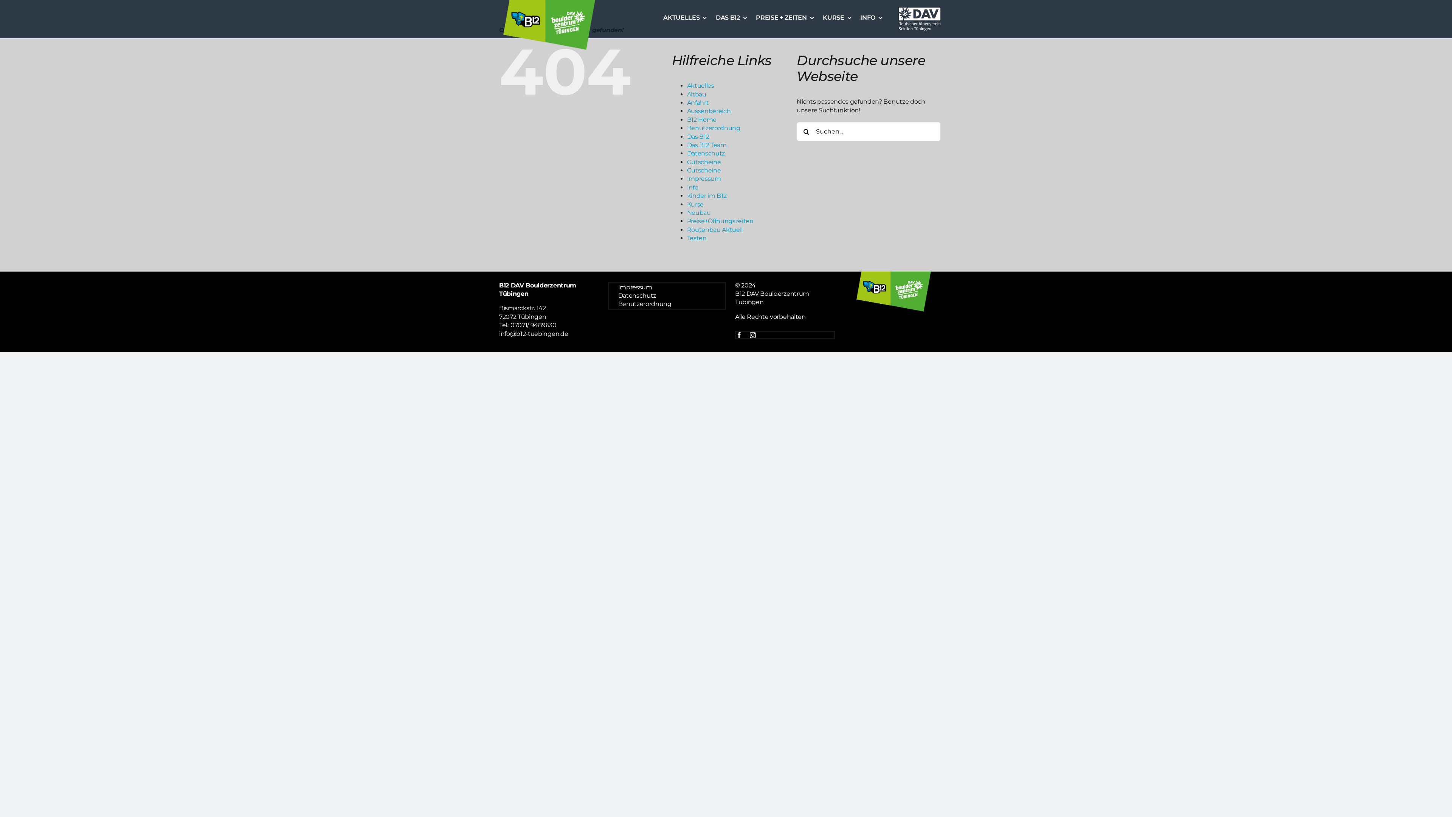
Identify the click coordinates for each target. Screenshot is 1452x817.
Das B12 (698, 136)
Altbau (696, 94)
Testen (697, 238)
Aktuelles (700, 85)
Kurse (695, 204)
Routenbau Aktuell (715, 229)
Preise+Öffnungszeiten (720, 221)
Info (692, 187)
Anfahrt (698, 102)
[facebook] (739, 335)
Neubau (699, 212)
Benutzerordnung (713, 128)
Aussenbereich (709, 111)
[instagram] (753, 335)
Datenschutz (706, 153)
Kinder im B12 (707, 195)
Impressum (704, 178)
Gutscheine (704, 162)
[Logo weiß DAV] (919, 8)
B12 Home (702, 119)
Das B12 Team (707, 145)
